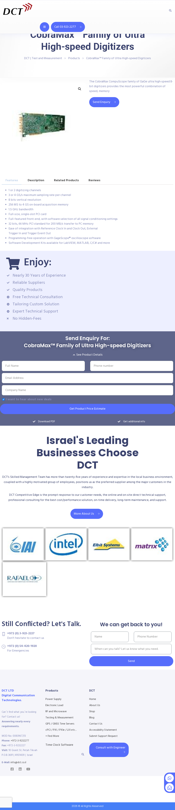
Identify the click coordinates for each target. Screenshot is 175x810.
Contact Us (95, 724)
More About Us (84, 513)
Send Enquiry (101, 102)
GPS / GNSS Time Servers (59, 724)
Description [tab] (36, 180)
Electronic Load (54, 705)
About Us (94, 705)
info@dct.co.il (18, 762)
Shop (92, 711)
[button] (80, 89)
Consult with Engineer (110, 747)
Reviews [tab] (94, 180)
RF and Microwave (56, 711)
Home (92, 699)
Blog (91, 717)
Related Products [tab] (66, 180)
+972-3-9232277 (20, 741)
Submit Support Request (103, 736)
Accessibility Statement (103, 730)
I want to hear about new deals (28, 399)
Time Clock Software (59, 744)
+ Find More (52, 736)
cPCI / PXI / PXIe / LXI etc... (61, 730)
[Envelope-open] (169, 787)
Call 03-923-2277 (65, 26)
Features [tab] (11, 180)
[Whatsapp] (169, 778)
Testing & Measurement (59, 717)
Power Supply (53, 699)
